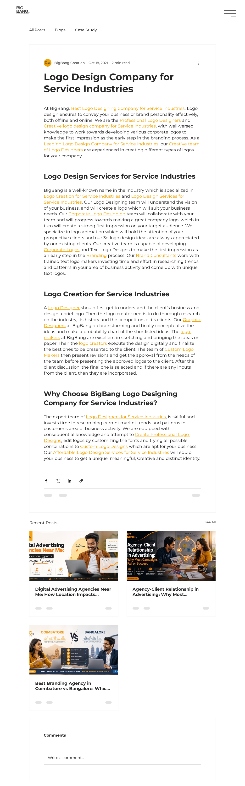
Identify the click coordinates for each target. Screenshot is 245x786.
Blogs (60, 30)
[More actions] (198, 63)
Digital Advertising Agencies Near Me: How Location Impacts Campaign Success (73, 592)
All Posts (37, 30)
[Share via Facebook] (46, 480)
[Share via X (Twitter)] (58, 480)
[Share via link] (81, 480)
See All (210, 522)
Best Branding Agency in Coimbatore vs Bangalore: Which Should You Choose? (72, 686)
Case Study (86, 30)
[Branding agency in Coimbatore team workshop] (73, 650)
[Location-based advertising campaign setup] (73, 556)
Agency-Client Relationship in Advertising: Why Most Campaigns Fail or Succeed (166, 592)
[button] (230, 13)
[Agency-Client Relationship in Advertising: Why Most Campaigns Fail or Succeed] (171, 556)
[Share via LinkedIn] (69, 480)
